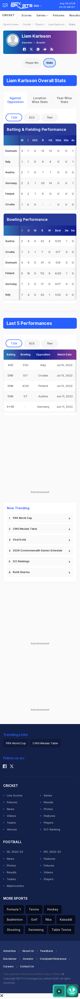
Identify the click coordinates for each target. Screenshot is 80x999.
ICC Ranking (52, 829)
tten (50, 117)
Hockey (52, 909)
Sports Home (10, 24)
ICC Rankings (21, 561)
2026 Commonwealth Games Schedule (37, 550)
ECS (32, 117)
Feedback (46, 951)
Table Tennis (61, 929)
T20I (14, 117)
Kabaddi (66, 919)
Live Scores (14, 795)
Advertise (9, 951)
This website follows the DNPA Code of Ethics (32, 974)
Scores (27, 15)
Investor (28, 958)
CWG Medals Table (25, 528)
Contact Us (27, 966)
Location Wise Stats (40, 100)
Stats (49, 62)
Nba (48, 919)
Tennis (34, 909)
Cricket (8, 15)
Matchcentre (15, 886)
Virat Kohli (19, 539)
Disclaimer (10, 958)
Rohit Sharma (21, 572)
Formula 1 (14, 909)
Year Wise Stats (64, 100)
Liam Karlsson (56, 24)
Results (48, 802)
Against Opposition (15, 100)
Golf (34, 919)
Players (39, 24)
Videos (11, 815)
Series (41, 15)
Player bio (32, 62)
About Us (28, 951)
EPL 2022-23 (52, 851)
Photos (48, 809)
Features (49, 815)
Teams (11, 822)
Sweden (27, 42)
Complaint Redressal (53, 958)
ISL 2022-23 (15, 851)
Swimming (36, 929)
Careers (8, 966)
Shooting (13, 929)
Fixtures (59, 15)
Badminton (15, 919)
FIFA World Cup (22, 518)
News (10, 809)
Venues (12, 829)
